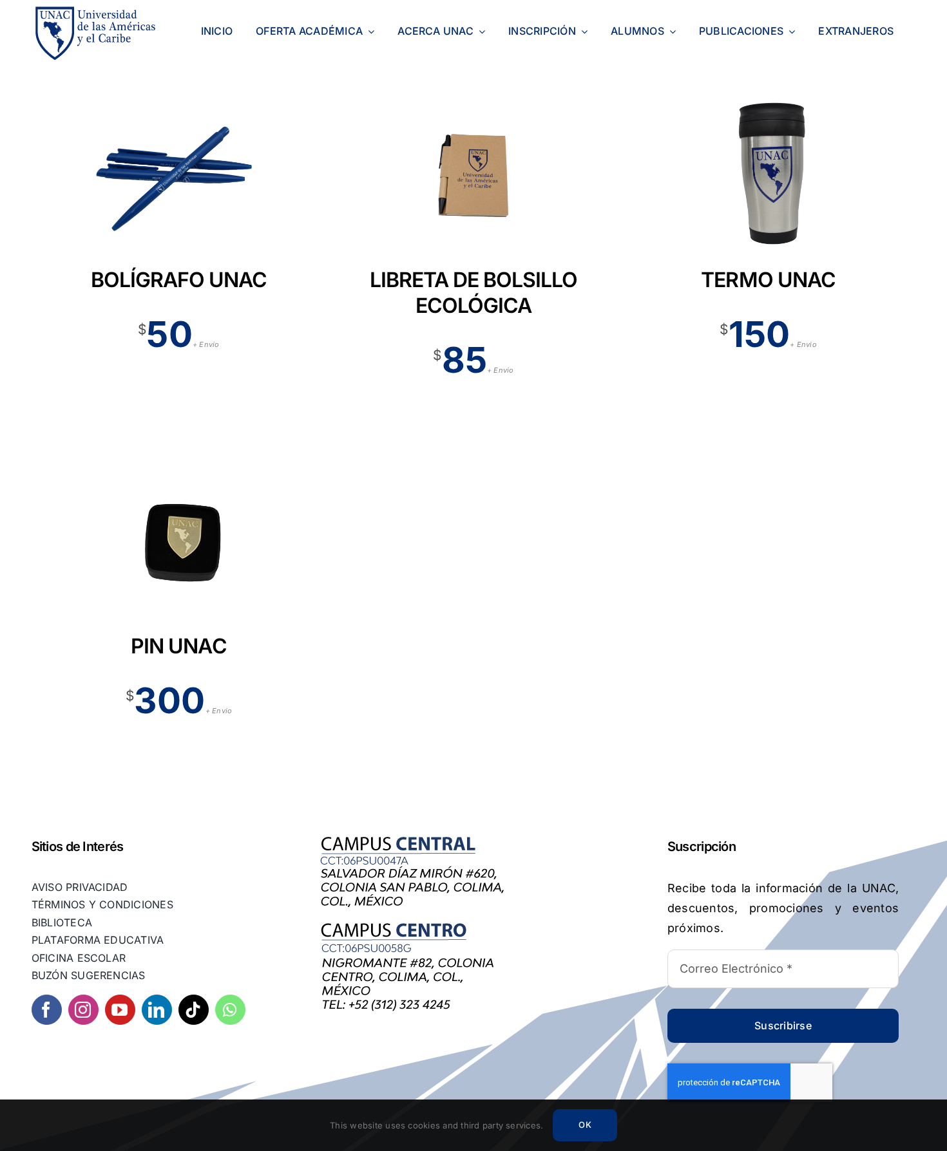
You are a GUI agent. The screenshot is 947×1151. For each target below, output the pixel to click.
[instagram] (83, 1010)
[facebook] (47, 1010)
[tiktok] (193, 1010)
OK (585, 1124)
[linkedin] (157, 1010)
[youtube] (120, 1010)
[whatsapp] (230, 1010)
